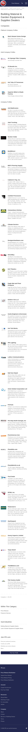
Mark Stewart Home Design (17, 36)
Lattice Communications (16, 357)
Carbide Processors (14, 196)
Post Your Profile (14, 652)
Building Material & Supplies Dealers (10, 626)
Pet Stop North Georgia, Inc (17, 420)
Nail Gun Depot (13, 373)
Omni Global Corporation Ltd (17, 389)
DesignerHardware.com (15, 240)
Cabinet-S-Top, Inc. (14, 180)
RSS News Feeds (5, 699)
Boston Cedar (12, 137)
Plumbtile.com (12, 449)
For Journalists (4, 702)
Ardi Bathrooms (13, 108)
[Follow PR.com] (26, 728)
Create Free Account (6, 687)
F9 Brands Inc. (12, 66)
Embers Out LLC (13, 299)
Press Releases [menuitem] (15, 3)
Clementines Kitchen (15, 210)
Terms (2, 719)
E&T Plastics (12, 269)
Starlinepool (12, 521)
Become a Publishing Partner (8, 716)
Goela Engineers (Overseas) (17, 314)
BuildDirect (11, 151)
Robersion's (12, 507)
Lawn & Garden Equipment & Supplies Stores (12, 628)
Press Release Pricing (6, 677)
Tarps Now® (12, 550)
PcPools (10, 405)
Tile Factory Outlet (14, 580)
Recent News (4, 697)
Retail (23, 8)
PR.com (7, 728)
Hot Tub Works (13, 328)
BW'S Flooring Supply (15, 165)
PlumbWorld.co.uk (14, 465)
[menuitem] (22, 3)
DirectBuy (11, 255)
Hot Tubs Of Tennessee (15, 82)
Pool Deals (11, 476)
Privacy (2, 721)
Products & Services (6, 613)
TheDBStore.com (13, 566)
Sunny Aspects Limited (15, 535)
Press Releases (4, 610)
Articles (2, 704)
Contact (3, 714)
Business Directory (4, 8)
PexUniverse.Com (14, 435)
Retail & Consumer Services (15, 8)
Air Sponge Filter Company (17, 58)
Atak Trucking (12, 122)
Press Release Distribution (7, 680)
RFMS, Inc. (11, 492)
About (2, 712)
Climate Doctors (13, 224)
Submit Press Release (6, 675)
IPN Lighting (12, 343)
